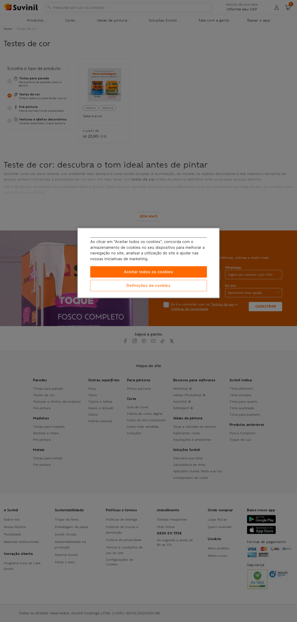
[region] (148, 263)
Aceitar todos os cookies (148, 271)
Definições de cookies (148, 285)
